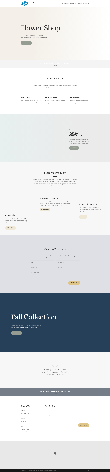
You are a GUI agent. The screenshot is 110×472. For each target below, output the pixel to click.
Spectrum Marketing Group (50, 470)
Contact (85, 3)
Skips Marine (34, 470)
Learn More (26, 43)
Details (83, 217)
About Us (66, 3)
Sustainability (73, 3)
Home (61, 3)
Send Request (84, 425)
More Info (55, 65)
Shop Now (74, 147)
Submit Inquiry (74, 282)
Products (80, 3)
